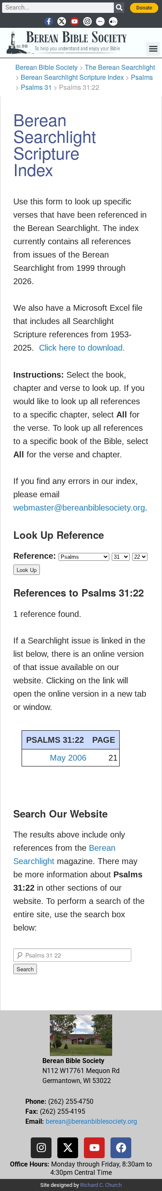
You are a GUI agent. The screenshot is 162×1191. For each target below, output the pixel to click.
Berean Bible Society (46, 67)
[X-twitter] (61, 21)
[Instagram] (87, 21)
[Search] (119, 7)
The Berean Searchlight (120, 67)
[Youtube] (74, 21)
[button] (153, 49)
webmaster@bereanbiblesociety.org (79, 507)
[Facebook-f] (48, 21)
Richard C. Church (101, 1185)
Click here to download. (82, 347)
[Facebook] (120, 1147)
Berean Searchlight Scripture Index (72, 77)
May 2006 (68, 757)
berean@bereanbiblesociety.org (91, 1121)
